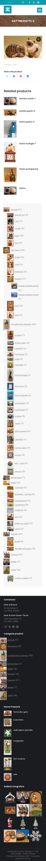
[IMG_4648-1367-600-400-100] (23, 810)
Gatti (14, 64)
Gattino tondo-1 (27, 98)
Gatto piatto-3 (26, 121)
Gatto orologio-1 (27, 143)
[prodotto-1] (35, 836)
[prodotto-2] (23, 823)
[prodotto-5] (10, 810)
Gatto (22, 188)
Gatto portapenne (28, 169)
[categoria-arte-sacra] (35, 797)
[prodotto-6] (10, 797)
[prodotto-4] (10, 823)
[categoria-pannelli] (35, 810)
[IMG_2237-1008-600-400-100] (10, 836)
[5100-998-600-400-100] (23, 836)
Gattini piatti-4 (27, 111)
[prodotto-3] (35, 823)
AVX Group (26, 858)
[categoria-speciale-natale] (23, 797)
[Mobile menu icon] (39, 10)
